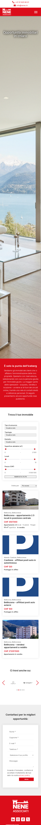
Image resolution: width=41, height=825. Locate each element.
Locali (7, 456)
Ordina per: (15, 486)
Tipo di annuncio (11, 425)
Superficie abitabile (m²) (13, 446)
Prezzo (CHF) (9, 466)
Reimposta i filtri (20, 477)
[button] (3, 683)
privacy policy (24, 775)
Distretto (8, 439)
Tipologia (8, 432)
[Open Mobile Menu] (35, 12)
